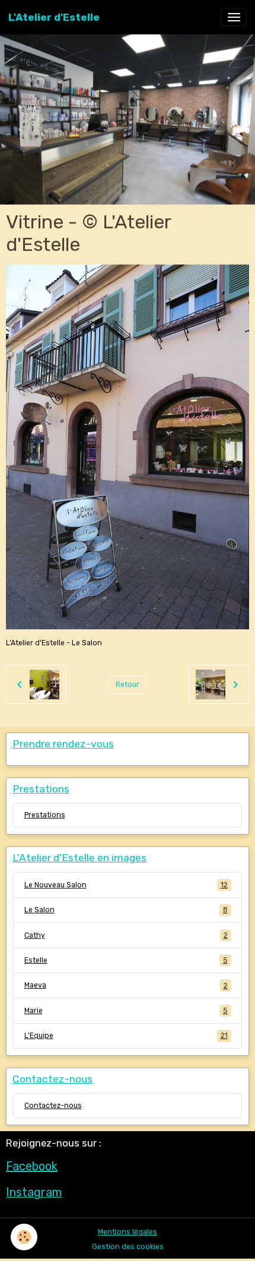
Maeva (126, 985)
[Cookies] (24, 1237)
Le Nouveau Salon (126, 885)
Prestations (44, 815)
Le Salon (126, 910)
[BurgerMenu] (234, 17)
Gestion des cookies (128, 1247)
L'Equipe (126, 1035)
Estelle (126, 960)
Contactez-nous (53, 1105)
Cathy (126, 935)
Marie (126, 1011)
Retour (127, 684)
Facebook (32, 1166)
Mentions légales (127, 1232)
